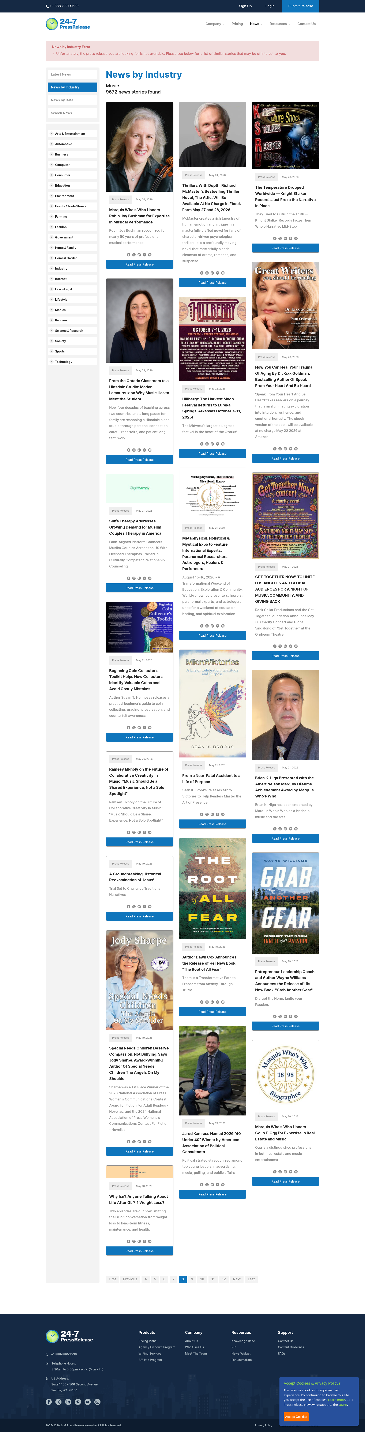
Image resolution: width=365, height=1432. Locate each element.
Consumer (62, 175)
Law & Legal (63, 289)
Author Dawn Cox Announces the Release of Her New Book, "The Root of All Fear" (209, 964)
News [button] (255, 24)
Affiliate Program (150, 1360)
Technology (63, 362)
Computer (62, 165)
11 (213, 1279)
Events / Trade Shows (70, 206)
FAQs (282, 1353)
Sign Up (245, 6)
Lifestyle (61, 299)
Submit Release (300, 6)
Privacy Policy (263, 1425)
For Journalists (242, 1360)
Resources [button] (279, 24)
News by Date (62, 100)
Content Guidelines (291, 1347)
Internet (61, 279)
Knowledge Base (243, 1341)
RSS (234, 1347)
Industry (61, 268)
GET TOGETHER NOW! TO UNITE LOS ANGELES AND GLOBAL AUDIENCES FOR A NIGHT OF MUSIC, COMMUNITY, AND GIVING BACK (285, 589)
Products (147, 1333)
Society (60, 341)
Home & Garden (66, 258)
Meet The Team (196, 1353)
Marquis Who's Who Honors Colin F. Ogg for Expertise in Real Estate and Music (285, 1133)
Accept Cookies (296, 1416)
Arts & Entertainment (70, 133)
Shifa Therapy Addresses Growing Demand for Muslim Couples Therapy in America (135, 527)
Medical (61, 310)
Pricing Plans (148, 1341)
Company (193, 1333)
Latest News (61, 74)
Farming (61, 216)
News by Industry (65, 87)
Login (270, 6)
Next (237, 1279)
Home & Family (65, 247)
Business (61, 154)
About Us (191, 1341)
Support (285, 1333)
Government (64, 237)
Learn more (336, 1400)
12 (224, 1279)
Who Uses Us (194, 1347)
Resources (241, 1333)
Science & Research (69, 330)
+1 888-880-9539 (64, 6)
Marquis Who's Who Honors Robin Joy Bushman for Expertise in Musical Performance (139, 216)
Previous (130, 1279)
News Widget (241, 1353)
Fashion (61, 227)
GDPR (343, 1404)
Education (62, 185)
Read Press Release (140, 264)
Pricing (237, 24)
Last (251, 1279)
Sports (60, 351)
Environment (64, 196)
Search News (61, 113)
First (112, 1279)
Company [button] (214, 24)
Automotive (63, 144)
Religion (61, 320)
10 (202, 1279)
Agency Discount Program (157, 1347)
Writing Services (150, 1353)
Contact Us (306, 24)
